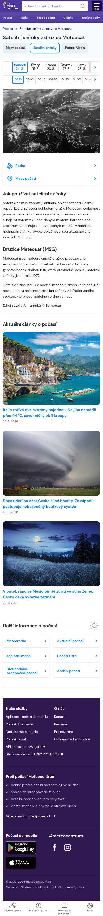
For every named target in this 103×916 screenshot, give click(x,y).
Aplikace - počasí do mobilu (27, 717)
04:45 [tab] (88, 79)
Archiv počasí (68, 671)
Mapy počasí (46, 18)
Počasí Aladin (75, 48)
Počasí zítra (67, 656)
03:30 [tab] (30, 79)
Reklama (60, 724)
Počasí (7, 18)
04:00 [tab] (53, 79)
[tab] (20, 67)
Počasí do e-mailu (19, 724)
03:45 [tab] (42, 79)
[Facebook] (55, 852)
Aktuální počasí (70, 641)
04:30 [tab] (77, 79)
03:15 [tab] (18, 79)
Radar (24, 18)
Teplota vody (91, 18)
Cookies (11, 887)
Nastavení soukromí (34, 887)
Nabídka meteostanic (22, 732)
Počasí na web (16, 739)
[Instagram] (67, 852)
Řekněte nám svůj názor (68, 887)
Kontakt (60, 717)
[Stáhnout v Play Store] (21, 847)
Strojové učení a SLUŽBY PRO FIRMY (33, 754)
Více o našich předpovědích (28, 816)
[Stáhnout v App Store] (21, 863)
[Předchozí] (7, 67)
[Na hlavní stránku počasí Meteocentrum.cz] (10, 6)
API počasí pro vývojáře (23, 747)
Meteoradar (16, 641)
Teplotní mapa (19, 656)
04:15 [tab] (65, 79)
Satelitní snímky (45, 48)
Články (68, 18)
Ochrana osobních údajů (72, 739)
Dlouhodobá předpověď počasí (22, 671)
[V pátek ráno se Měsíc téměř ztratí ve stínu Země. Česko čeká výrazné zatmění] (51, 553)
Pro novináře (63, 732)
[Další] (95, 67)
